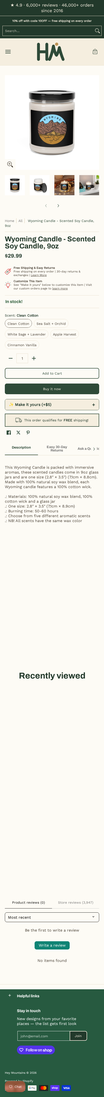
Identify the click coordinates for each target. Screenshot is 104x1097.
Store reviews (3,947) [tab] (75, 902)
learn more (60, 288)
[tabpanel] (52, 491)
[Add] (34, 358)
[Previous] (8, 122)
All (20, 221)
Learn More (39, 275)
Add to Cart (52, 373)
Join (78, 1036)
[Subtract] (10, 358)
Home (9, 221)
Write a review (52, 945)
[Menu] (8, 51)
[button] (95, 51)
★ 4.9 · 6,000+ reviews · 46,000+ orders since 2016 (52, 7)
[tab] (21, 449)
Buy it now (52, 389)
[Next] (95, 122)
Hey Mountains (51, 52)
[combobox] (48, 31)
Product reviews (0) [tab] (28, 902)
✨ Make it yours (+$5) (52, 405)
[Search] (97, 31)
